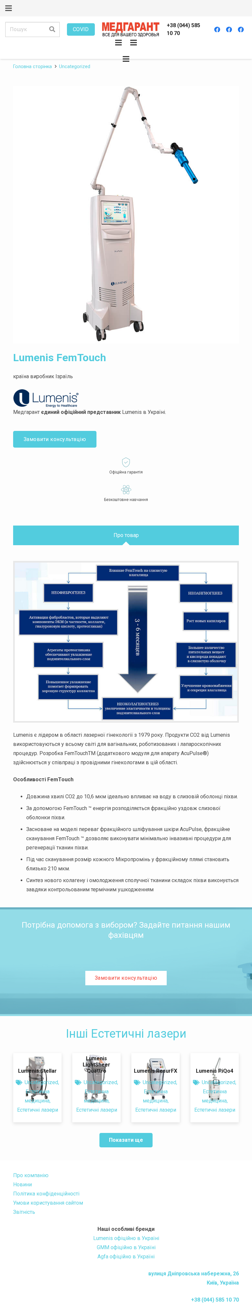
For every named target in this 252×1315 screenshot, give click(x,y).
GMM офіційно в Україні (126, 1247)
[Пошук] (52, 29)
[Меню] (8, 8)
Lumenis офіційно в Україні (126, 1238)
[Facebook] (217, 29)
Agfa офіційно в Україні (126, 1256)
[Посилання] (130, 29)
